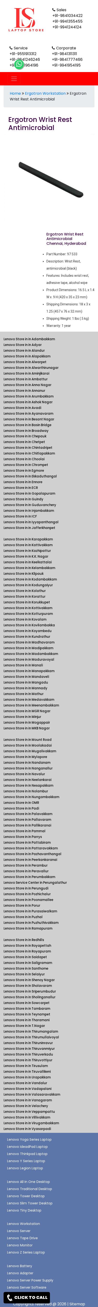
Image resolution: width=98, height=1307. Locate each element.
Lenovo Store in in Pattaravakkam (31, 848)
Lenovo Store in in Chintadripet (28, 447)
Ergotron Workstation (45, 93)
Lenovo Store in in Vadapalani (27, 1089)
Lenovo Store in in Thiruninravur (28, 1043)
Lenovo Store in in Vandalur (25, 1083)
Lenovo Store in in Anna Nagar (27, 385)
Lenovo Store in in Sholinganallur (29, 997)
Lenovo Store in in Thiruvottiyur (28, 1060)
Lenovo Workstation (23, 1223)
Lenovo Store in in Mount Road (28, 739)
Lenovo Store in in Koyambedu (28, 631)
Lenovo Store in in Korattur (24, 596)
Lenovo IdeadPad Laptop (27, 1146)
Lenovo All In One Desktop (28, 1181)
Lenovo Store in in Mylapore (25, 757)
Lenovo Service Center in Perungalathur (35, 882)
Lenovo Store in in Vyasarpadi (27, 1129)
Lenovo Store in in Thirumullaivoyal (31, 1037)
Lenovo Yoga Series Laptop (29, 1139)
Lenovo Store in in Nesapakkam (28, 785)
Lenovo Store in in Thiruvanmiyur (29, 1048)
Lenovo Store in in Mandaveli (26, 676)
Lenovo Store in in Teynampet (27, 1014)
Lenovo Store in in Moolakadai (28, 745)
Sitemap (77, 1304)
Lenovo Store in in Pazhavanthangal (32, 854)
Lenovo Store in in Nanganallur (28, 768)
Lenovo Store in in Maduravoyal (29, 659)
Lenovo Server (18, 1231)
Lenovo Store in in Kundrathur (27, 636)
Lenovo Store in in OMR (21, 802)
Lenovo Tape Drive (22, 1238)
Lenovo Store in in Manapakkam (29, 671)
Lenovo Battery (19, 1266)
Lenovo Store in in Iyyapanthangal (31, 522)
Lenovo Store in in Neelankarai (27, 780)
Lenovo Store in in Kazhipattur (27, 551)
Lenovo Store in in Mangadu (26, 682)
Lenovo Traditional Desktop (29, 1189)
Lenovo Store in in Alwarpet (25, 362)
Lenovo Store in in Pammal (24, 831)
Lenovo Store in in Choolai (24, 459)
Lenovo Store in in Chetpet (24, 442)
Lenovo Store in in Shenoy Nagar (29, 980)
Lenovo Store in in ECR (21, 488)
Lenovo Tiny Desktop (24, 1210)
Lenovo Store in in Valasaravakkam (32, 1094)
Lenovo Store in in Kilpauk (24, 573)
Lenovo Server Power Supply (30, 1280)
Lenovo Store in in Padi (21, 808)
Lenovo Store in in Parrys (23, 837)
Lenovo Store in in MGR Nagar (27, 711)
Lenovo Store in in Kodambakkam (30, 579)
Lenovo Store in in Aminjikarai (26, 373)
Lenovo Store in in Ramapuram (28, 928)
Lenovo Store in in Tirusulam (26, 1066)
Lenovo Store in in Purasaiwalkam (30, 911)
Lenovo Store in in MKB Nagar (27, 728)
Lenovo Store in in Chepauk (25, 436)
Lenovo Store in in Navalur (24, 774)
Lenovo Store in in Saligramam (28, 963)
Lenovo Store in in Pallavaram (27, 819)
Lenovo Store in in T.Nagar (24, 1026)
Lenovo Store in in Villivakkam (27, 1117)
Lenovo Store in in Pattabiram (27, 842)
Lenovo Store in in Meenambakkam (31, 705)
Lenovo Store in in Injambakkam (29, 510)
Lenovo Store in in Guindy (23, 499)
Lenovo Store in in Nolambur (26, 791)
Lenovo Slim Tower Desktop (30, 1203)
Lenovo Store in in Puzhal (23, 917)
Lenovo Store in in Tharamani (26, 1020)
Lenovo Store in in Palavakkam (28, 814)
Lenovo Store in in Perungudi (26, 888)
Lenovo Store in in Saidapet (25, 957)
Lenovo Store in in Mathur (24, 694)
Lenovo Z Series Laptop (26, 1252)
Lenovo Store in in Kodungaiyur (28, 585)
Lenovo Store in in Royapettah (27, 945)
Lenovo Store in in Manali (23, 665)
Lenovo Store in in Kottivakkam (28, 608)
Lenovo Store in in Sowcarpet (26, 1003)
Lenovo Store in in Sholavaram (28, 985)
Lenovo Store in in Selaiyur (24, 974)
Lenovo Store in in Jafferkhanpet (29, 528)
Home (15, 93)
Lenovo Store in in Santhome (26, 968)
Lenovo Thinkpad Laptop (27, 1153)
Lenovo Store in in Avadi (22, 408)
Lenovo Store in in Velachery (26, 1106)
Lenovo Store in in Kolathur (25, 591)
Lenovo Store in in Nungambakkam (31, 797)
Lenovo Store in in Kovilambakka (29, 625)
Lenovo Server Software (26, 1287)
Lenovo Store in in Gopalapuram (29, 493)
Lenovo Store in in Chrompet (26, 465)
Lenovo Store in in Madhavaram (29, 642)
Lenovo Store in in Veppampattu (29, 1111)
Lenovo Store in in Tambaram (27, 1008)
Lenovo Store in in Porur (22, 905)
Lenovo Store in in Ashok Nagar (28, 402)
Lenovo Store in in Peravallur (26, 871)
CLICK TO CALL (31, 1297)
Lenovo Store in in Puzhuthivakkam (31, 922)
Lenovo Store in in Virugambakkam (31, 1123)
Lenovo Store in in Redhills (24, 940)
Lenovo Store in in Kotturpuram (28, 614)
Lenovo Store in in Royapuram (27, 951)
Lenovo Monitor (20, 1245)
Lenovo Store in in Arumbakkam (29, 396)
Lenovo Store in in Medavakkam (29, 699)
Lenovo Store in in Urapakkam (27, 1077)
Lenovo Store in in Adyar (23, 345)
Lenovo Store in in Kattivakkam (28, 545)
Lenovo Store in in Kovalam (25, 619)
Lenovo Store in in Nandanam (27, 762)
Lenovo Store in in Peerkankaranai (30, 859)
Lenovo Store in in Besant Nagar (29, 419)
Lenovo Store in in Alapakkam (27, 356)
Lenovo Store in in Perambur (26, 865)
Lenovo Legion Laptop (25, 1168)
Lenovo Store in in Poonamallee (28, 900)
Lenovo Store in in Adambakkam (29, 339)
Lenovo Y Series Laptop (26, 1161)
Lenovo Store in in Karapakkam (28, 539)
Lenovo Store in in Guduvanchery (30, 505)
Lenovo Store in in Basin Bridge (27, 425)
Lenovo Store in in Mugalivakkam (30, 751)
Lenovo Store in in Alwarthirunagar (31, 368)
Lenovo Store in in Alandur (24, 350)
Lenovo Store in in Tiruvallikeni (27, 1071)
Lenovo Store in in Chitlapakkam (29, 453)
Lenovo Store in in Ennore (23, 482)
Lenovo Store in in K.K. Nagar (26, 556)
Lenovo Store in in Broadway (26, 431)
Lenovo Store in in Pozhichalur (27, 894)
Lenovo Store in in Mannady (25, 688)
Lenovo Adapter (20, 1273)
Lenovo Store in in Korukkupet (27, 602)
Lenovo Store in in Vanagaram (28, 1100)
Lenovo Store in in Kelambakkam (29, 568)
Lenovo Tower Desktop (26, 1196)
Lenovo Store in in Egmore (24, 470)
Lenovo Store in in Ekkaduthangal (30, 476)
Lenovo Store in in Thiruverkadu (28, 1054)
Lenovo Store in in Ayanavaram (28, 413)
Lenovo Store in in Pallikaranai (27, 825)
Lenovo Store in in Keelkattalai (28, 562)
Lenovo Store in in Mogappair (27, 722)
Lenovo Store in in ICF (20, 516)
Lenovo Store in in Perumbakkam (29, 877)
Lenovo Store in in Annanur (24, 390)
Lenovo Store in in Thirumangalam (31, 1031)
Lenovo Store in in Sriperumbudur (30, 991)
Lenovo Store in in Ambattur (26, 379)
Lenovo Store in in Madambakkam (31, 654)
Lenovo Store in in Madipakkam (28, 648)
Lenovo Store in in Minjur (22, 717)
